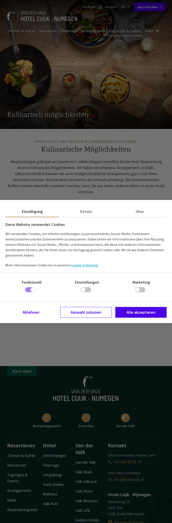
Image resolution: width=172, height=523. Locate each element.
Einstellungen (87, 282)
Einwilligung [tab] (32, 211)
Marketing (141, 282)
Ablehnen (31, 312)
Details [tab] (86, 211)
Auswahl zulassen (86, 312)
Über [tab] (140, 211)
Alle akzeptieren (141, 312)
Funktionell (32, 282)
